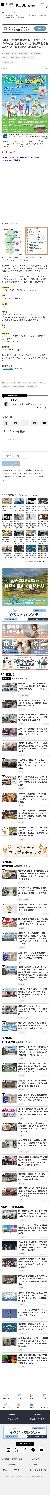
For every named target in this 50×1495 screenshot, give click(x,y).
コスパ (18, 1407)
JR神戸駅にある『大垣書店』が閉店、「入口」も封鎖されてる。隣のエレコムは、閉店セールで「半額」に (33, 891)
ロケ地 (31, 1407)
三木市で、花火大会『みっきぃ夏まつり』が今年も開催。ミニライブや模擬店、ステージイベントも (33, 731)
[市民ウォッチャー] (25, 654)
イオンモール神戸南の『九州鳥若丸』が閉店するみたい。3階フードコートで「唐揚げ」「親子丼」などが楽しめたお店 (32, 814)
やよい (47, 69)
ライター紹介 (13, 1419)
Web (14, 279)
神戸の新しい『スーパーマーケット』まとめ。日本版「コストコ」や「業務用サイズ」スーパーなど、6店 (33, 687)
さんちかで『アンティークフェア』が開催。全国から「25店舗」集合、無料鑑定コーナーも (33, 703)
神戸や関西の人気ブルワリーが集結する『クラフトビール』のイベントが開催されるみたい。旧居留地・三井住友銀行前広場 (33, 831)
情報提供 (13, 1414)
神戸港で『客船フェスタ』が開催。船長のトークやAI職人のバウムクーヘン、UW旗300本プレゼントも (33, 1025)
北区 (15, 53)
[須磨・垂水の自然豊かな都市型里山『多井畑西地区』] (25, 606)
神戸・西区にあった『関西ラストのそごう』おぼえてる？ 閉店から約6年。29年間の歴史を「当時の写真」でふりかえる (33, 1192)
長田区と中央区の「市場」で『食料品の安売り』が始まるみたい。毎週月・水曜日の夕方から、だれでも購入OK (33, 747)
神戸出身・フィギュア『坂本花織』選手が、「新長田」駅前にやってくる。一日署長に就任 (33, 907)
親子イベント (24, 53)
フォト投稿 (37, 1414)
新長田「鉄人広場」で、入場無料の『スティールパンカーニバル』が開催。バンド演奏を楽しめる (33, 717)
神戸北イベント (8, 62)
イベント (6, 53)
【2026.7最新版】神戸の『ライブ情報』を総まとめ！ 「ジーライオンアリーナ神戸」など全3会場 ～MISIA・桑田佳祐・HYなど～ (33, 1161)
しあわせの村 (37, 53)
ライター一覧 (41, 408)
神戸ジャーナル (24, 1476)
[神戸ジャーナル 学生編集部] (25, 670)
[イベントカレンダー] (25, 622)
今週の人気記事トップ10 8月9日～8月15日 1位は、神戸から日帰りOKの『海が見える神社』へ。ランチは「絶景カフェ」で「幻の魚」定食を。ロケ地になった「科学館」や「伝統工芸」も (33, 973)
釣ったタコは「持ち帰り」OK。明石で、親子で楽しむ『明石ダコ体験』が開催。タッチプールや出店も (33, 921)
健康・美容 (15, 58)
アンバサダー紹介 (37, 1419)
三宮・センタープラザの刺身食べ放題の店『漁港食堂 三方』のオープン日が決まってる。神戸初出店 (33, 955)
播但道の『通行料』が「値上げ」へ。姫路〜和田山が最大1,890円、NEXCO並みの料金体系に (32, 1177)
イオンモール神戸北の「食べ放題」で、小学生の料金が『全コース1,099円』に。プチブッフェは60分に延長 (33, 797)
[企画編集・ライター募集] (25, 638)
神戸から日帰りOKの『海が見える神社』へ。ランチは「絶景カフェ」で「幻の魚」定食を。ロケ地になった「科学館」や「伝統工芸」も (33, 1050)
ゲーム (6, 58)
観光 (31, 1398)
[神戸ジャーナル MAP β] (25, 857)
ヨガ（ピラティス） (29, 58)
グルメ (18, 1398)
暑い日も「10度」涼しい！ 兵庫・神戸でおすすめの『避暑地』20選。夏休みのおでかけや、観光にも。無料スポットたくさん (33, 1067)
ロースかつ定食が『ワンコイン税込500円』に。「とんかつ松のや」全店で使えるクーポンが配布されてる (33, 1112)
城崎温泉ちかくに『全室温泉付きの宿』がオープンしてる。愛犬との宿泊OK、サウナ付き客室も (33, 1083)
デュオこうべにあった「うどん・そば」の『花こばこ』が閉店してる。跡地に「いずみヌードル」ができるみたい (33, 764)
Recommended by (32, 561)
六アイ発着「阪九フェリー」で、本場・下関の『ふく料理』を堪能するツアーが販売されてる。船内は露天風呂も (33, 781)
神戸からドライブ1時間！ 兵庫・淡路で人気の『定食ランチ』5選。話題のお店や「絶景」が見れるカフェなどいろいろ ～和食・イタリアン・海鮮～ (33, 938)
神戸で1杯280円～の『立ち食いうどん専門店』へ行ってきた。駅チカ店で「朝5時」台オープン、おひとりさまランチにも (33, 875)
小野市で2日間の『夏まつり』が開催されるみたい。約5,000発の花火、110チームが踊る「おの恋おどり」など (32, 993)
